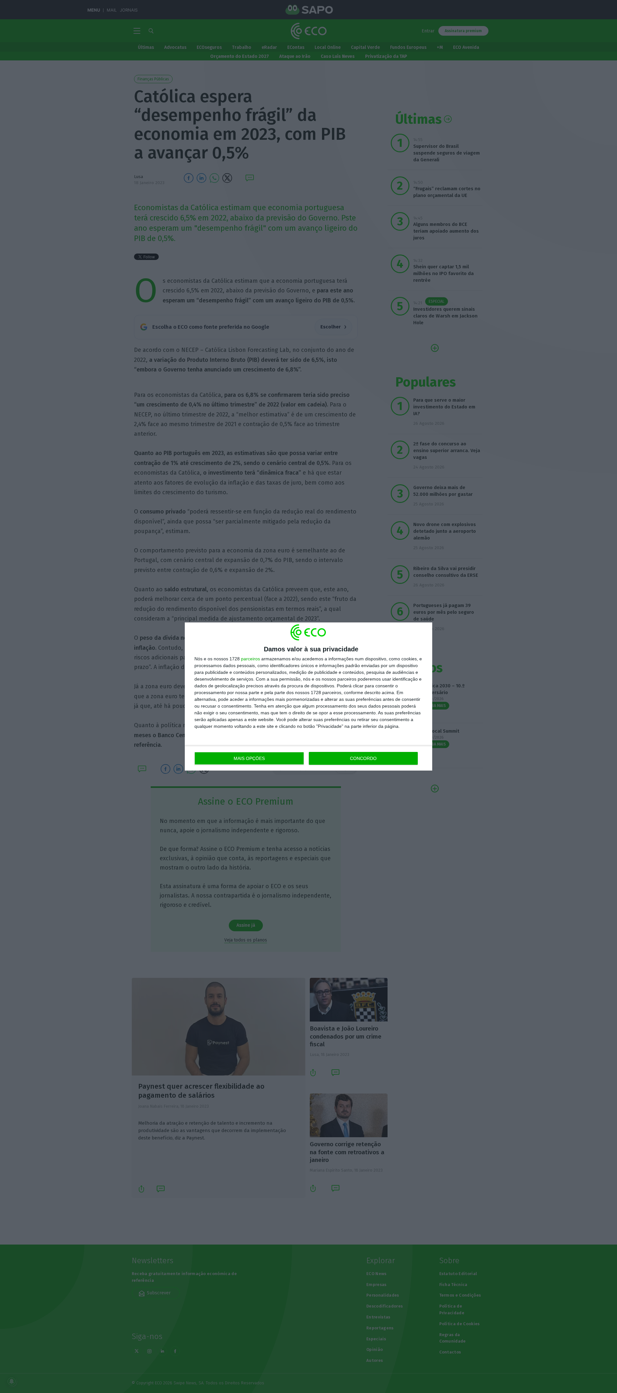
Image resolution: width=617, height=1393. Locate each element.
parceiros (250, 658)
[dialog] (308, 696)
